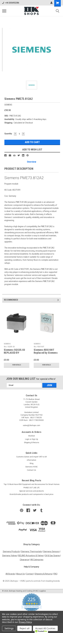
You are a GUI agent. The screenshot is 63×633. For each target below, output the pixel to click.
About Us (20, 574)
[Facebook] (5, 155)
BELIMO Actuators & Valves (31, 555)
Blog (31, 463)
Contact (29, 574)
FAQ (55, 574)
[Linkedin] (23, 155)
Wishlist (31, 436)
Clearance (24, 559)
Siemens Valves (9, 555)
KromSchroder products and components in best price (31, 494)
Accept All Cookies (45, 628)
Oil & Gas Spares (52, 555)
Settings (9, 628)
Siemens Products (11, 551)
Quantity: (8, 133)
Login (27, 439)
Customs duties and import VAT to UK (31, 457)
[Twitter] (19, 155)
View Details (16, 365)
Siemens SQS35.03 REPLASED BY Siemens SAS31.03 (14, 352)
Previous (54, 300)
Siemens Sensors (51, 551)
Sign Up (35, 439)
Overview (31, 161)
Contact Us (31, 470)
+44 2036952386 (12, 3)
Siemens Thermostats (31, 551)
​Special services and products (31, 491)
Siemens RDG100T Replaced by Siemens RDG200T (46, 352)
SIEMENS (7, 344)
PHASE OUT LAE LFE (31, 488)
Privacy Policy (25, 622)
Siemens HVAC (31, 467)
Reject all (24, 628)
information (31, 460)
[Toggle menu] (4, 11)
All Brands (10, 574)
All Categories (36, 559)
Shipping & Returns (31, 443)
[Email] (10, 155)
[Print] (14, 155)
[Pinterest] (27, 155)
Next (58, 300)
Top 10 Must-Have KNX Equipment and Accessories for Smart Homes (31, 484)
